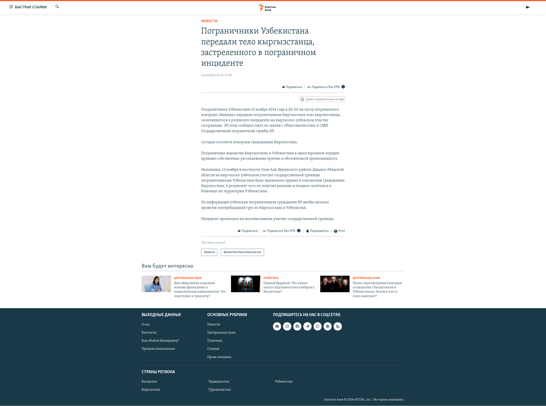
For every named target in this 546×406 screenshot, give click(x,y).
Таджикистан (218, 381)
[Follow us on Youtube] (277, 326)
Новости (209, 21)
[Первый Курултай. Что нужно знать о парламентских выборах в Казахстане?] (245, 284)
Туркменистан (219, 390)
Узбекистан (284, 381)
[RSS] (338, 326)
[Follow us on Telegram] (307, 326)
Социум (213, 349)
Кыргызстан (151, 390)
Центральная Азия (188, 278)
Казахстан (149, 381)
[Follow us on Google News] (328, 326)
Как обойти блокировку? (160, 341)
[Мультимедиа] (527, 7)
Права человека (219, 357)
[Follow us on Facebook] (297, 326)
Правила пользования (158, 349)
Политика (271, 278)
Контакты (149, 332)
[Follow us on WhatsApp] (318, 326)
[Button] (292, 87)
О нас (146, 324)
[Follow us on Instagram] (287, 326)
